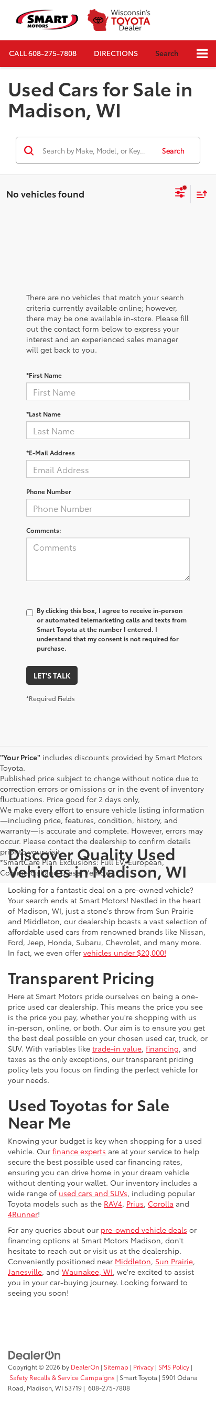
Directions (116, 53)
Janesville (25, 1271)
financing (162, 1048)
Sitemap (116, 1366)
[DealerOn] (34, 1354)
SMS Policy (173, 1366)
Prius (135, 1203)
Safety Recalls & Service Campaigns (62, 1377)
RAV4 (113, 1203)
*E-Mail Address (50, 452)
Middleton (133, 1261)
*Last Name (43, 413)
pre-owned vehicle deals (144, 1229)
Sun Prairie (174, 1261)
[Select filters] (180, 193)
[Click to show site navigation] (202, 53)
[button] (42, 53)
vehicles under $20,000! (124, 952)
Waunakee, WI (87, 1271)
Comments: (43, 530)
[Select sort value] (199, 194)
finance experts (79, 1151)
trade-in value (117, 1048)
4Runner (23, 1214)
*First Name (44, 374)
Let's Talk (52, 675)
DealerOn (85, 1366)
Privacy (143, 1366)
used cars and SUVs (93, 1193)
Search (173, 150)
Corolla (161, 1203)
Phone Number (48, 491)
